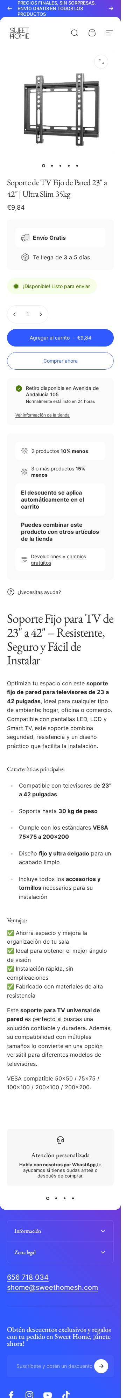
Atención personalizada (60, 1155)
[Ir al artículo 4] (69, 165)
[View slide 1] (48, 1198)
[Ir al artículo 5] (77, 165)
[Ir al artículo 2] (52, 165)
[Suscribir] (101, 1366)
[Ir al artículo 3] (60, 165)
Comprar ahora (60, 361)
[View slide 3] (65, 1198)
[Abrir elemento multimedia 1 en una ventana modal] (101, 62)
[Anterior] (10, 8)
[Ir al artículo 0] (44, 165)
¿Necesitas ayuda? (39, 592)
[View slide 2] (56, 1198)
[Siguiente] (111, 8)
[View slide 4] (73, 1198)
